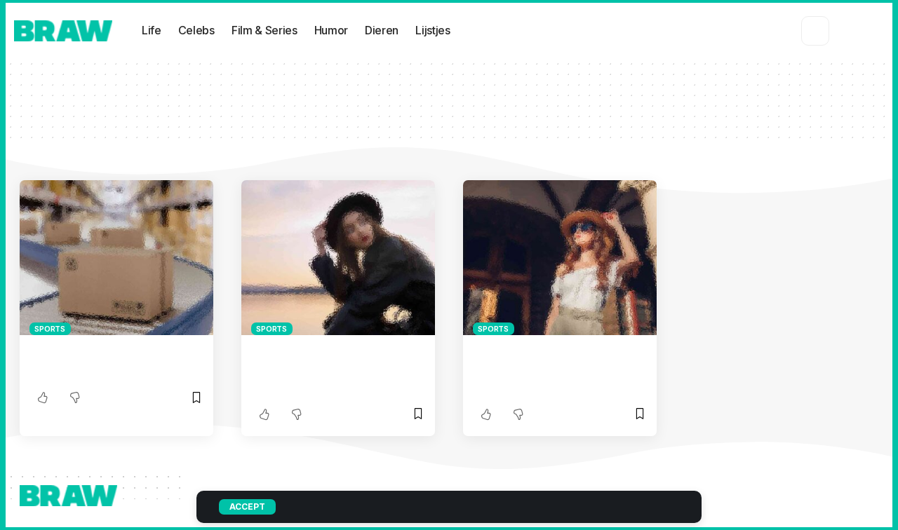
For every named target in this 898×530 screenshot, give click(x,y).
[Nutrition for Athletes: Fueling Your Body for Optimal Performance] (560, 257)
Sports (49, 329)
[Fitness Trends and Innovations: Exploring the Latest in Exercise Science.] (338, 257)
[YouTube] (871, 29)
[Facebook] (836, 29)
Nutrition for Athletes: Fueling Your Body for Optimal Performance (556, 369)
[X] (852, 29)
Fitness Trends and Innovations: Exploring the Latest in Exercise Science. (327, 369)
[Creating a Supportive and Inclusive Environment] (116, 257)
